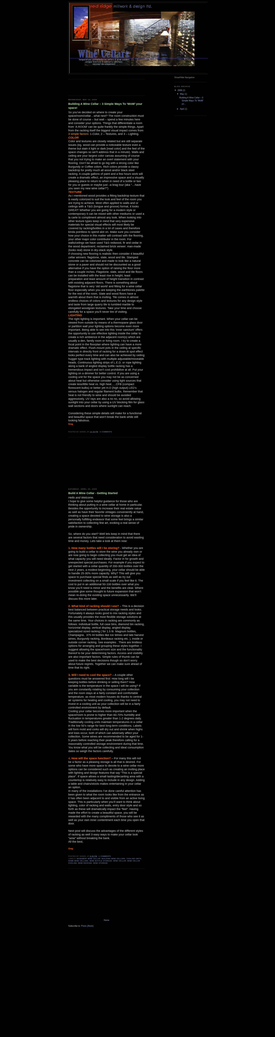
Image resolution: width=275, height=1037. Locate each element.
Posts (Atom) (87, 926)
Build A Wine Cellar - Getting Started (93, 493)
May (182, 94)
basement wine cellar (88, 858)
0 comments (106, 432)
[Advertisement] (105, 87)
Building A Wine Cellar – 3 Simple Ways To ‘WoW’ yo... (191, 100)
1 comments (105, 856)
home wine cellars (78, 861)
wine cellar (119, 861)
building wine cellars (113, 858)
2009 (180, 90)
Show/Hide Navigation (184, 77)
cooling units (134, 858)
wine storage (100, 863)
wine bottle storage (101, 861)
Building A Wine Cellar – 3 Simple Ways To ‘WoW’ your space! (105, 105)
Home (106, 920)
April (182, 109)
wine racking (85, 863)
